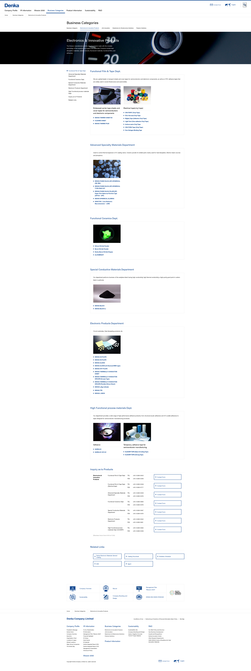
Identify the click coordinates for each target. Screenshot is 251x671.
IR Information (25, 10)
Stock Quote (86, 640)
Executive (69, 636)
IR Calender (86, 642)
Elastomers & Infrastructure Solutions (123, 28)
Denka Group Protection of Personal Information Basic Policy (161, 619)
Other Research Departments (156, 638)
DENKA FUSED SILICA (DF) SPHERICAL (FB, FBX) (107, 182)
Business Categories (56, 10)
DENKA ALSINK (100, 363)
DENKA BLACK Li (100, 309)
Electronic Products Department (78, 88)
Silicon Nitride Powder (102, 246)
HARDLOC (98, 449)
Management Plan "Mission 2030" (92, 634)
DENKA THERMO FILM (102, 123)
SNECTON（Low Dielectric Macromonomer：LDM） (103, 202)
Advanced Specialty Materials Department (77, 75)
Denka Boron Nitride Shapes (104, 252)
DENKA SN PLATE (100, 360)
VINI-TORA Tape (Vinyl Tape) (134, 127)
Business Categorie (72, 28)
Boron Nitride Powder (102, 249)
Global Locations (71, 642)
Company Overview (72, 634)
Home (6, 15)
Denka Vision (70, 632)
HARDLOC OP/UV (100, 452)
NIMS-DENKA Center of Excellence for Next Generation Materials (160, 641)
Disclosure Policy (87, 650)
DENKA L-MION (100, 393)
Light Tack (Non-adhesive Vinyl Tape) (137, 121)
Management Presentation (90, 648)
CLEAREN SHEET (100, 120)
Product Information (74, 10)
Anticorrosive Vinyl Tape (133, 124)
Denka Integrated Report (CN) (91, 646)
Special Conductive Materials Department (77, 84)
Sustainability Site (133, 630)
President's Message (72, 630)
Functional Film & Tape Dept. (77, 71)
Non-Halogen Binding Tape (133, 130)
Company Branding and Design (136, 632)
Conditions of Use (138, 619)
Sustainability (90, 10)
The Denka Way (71, 646)
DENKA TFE (98, 390)
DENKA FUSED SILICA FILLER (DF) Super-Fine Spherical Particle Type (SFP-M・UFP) (106, 193)
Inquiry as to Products (75, 97)
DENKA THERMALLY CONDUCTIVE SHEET (106, 373)
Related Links (72, 100)
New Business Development (156, 632)
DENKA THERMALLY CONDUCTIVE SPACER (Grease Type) (106, 378)
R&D (100, 10)
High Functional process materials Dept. (78, 92)
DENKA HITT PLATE (101, 369)
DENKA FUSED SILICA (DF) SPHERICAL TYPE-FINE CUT (107, 187)
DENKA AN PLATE (100, 357)
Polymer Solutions (141, 28)
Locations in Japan (71, 640)
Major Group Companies (73, 644)
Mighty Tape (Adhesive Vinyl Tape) (136, 118)
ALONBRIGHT (99, 255)
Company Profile (11, 10)
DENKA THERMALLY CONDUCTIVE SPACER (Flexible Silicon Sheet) (106, 383)
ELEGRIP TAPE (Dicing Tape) (134, 455)
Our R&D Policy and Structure (156, 630)
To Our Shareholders (88, 630)
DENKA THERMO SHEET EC (104, 118)
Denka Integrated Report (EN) (91, 644)
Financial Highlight (88, 636)
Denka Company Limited (80, 618)
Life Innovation (106, 28)
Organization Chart (71, 638)
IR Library (85, 638)
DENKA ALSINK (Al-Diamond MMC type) (107, 366)
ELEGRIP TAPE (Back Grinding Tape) (136, 452)
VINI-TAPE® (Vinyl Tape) (132, 112)
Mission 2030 (39, 10)
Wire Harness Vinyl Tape (133, 115)
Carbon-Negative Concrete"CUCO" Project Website (135, 635)
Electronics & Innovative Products (89, 28)
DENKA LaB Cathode (102, 387)
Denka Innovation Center (155, 636)
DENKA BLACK (99, 306)
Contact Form (217, 5)
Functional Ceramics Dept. (76, 79)
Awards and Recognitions (155, 634)
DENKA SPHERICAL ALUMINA (104, 198)
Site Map (182, 619)
